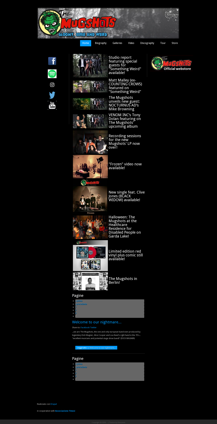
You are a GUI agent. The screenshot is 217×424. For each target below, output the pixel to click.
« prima (78, 301)
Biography (101, 43)
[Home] (108, 38)
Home (85, 43)
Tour (163, 43)
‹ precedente (81, 304)
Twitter (93, 327)
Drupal (54, 404)
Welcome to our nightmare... (97, 322)
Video (131, 43)
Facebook (85, 327)
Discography (147, 43)
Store (175, 43)
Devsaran (121, 422)
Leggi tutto (96, 347)
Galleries (117, 43)
